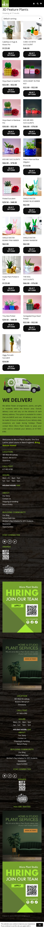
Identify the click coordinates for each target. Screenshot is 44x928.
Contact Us (6, 499)
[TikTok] (15, 542)
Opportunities (7, 527)
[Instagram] (10, 542)
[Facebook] (4, 542)
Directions (6, 460)
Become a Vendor (9, 530)
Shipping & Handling (10, 501)
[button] (34, 3)
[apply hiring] (22, 607)
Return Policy (7, 504)
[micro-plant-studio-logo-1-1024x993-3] (5, 3)
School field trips (8, 518)
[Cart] (40, 3)
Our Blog (5, 515)
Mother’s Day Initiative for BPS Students (17, 521)
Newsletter (6, 524)
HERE (18, 485)
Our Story (6, 496)
